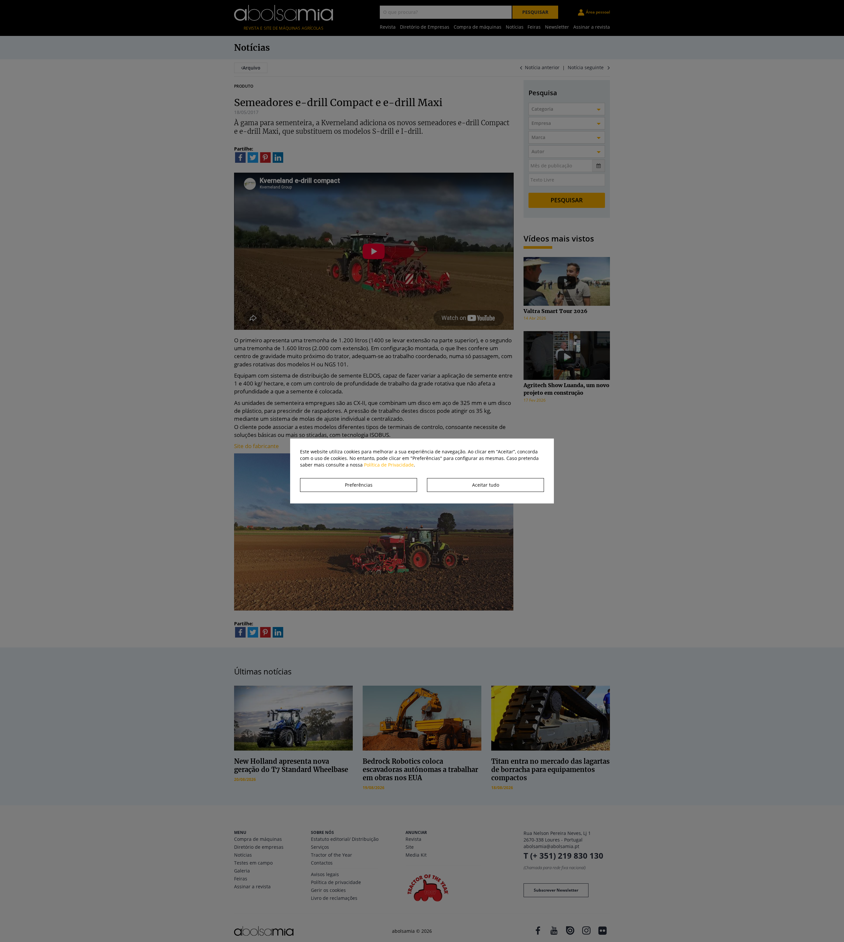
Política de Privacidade (389, 465)
